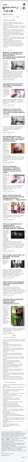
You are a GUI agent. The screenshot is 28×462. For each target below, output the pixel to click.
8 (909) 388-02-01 (14, 447)
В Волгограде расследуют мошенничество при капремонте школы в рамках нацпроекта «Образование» (13, 368)
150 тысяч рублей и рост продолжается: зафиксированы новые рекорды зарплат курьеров (13, 226)
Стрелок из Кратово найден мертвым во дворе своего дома (13, 405)
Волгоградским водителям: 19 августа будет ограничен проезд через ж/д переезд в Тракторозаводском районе (13, 31)
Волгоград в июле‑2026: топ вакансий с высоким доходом (14, 256)
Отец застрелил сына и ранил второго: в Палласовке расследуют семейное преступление (13, 34)
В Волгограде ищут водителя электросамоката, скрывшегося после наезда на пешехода (13, 376)
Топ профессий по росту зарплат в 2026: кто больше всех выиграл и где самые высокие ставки (13, 138)
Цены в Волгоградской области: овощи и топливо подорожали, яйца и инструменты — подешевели (14, 197)
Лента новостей (9, 20)
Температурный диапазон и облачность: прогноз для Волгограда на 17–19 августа (13, 46)
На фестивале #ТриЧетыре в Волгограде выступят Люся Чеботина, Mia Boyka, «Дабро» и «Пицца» (13, 352)
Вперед (14, 335)
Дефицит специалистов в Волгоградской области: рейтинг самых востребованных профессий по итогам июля (13, 42)
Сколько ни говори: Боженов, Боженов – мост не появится (14, 397)
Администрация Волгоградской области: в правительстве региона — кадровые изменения (14, 27)
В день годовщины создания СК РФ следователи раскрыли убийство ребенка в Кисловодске (14, 422)
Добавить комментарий (8, 79)
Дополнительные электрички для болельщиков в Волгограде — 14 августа (13, 360)
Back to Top (24, 457)
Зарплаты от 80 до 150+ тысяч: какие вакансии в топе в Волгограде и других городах (14, 111)
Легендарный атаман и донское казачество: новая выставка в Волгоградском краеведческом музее (14, 38)
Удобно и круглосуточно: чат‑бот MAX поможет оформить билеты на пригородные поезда (13, 23)
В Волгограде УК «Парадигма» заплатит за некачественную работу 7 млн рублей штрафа (14, 413)
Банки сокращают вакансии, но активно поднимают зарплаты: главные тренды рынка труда (12, 169)
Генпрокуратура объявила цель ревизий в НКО (14, 388)
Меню (5, 4)
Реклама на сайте (5, 455)
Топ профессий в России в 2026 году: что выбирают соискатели (13, 85)
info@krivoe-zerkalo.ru (9, 453)
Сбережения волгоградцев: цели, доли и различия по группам (13, 283)
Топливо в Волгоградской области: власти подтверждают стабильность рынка (13, 301)
